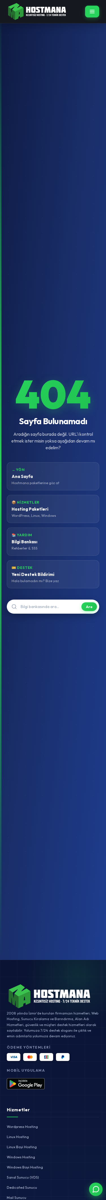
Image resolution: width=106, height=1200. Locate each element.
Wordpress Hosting (22, 1126)
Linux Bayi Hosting (22, 1147)
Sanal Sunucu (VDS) (23, 1177)
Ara (89, 606)
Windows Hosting (21, 1157)
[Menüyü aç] (92, 11)
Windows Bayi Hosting (25, 1167)
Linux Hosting (18, 1136)
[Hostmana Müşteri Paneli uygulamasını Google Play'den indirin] (26, 1083)
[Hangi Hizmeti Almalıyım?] (96, 1189)
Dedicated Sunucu (22, 1187)
